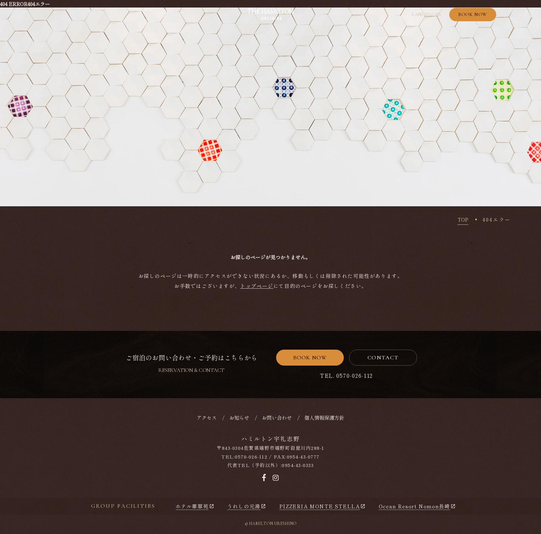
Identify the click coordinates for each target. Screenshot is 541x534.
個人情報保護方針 (324, 417)
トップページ (256, 286)
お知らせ (239, 417)
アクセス (207, 417)
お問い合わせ (277, 417)
